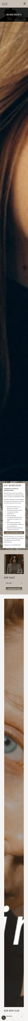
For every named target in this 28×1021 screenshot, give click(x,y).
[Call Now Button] (4, 1018)
